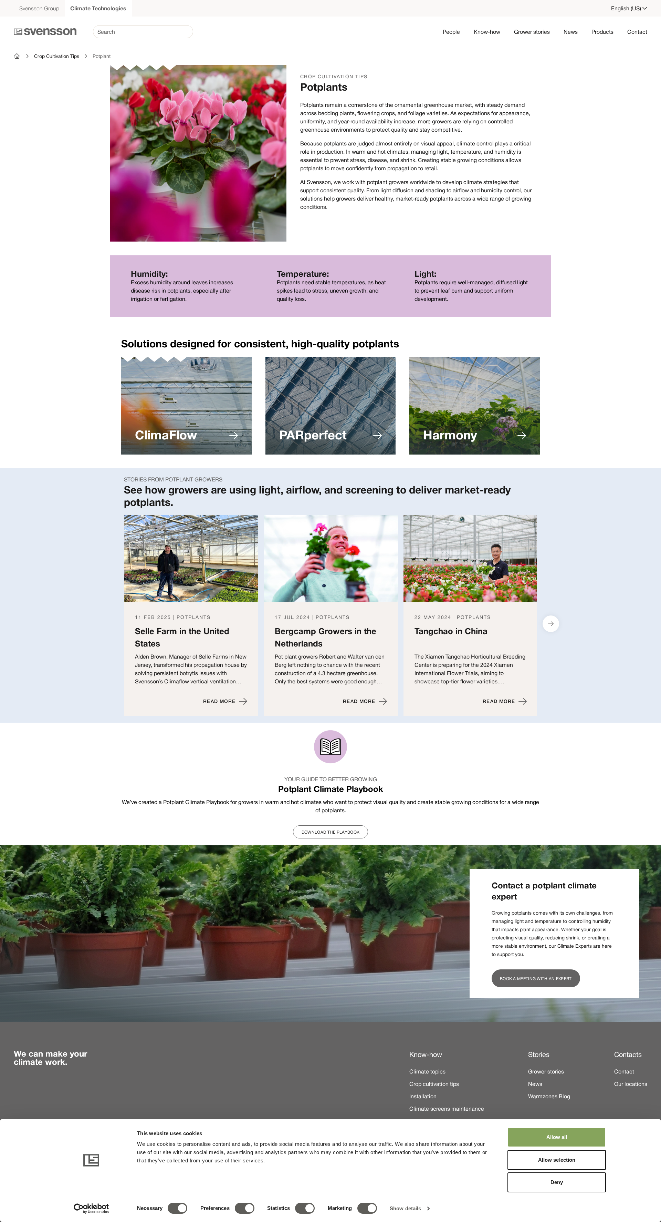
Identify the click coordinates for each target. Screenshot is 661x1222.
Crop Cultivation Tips (56, 56)
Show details (405, 1208)
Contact (637, 31)
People (451, 31)
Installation (423, 1096)
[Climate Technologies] (17, 56)
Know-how (487, 31)
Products (602, 31)
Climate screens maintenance (446, 1108)
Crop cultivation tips (434, 1084)
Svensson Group (39, 8)
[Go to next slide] (551, 623)
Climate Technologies (98, 8)
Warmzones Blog (549, 1096)
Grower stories (532, 31)
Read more (219, 701)
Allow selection (557, 1160)
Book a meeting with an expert (536, 978)
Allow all (556, 1137)
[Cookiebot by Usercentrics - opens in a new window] (91, 1208)
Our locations (630, 1084)
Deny (556, 1182)
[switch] (244, 1208)
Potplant (102, 56)
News (571, 31)
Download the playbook (330, 832)
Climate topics (427, 1071)
